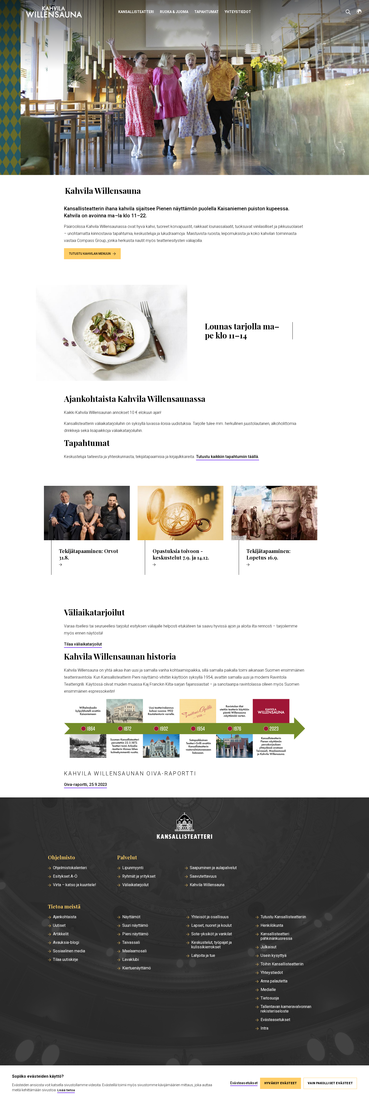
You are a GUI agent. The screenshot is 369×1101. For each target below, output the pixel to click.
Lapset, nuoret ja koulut (211, 925)
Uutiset (59, 925)
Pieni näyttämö (135, 934)
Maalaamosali (134, 951)
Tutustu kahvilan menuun (90, 253)
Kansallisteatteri (136, 12)
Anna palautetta (274, 981)
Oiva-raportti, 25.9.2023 (85, 784)
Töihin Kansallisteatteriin (282, 964)
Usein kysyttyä (273, 955)
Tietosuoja (270, 998)
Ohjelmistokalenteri (70, 868)
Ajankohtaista (64, 917)
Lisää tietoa (66, 1090)
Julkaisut (268, 947)
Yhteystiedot (238, 12)
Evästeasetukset (275, 1020)
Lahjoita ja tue (203, 955)
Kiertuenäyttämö (136, 968)
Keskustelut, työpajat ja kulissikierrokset (211, 944)
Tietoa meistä (64, 906)
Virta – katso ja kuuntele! (74, 885)
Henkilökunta (272, 925)
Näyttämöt (131, 917)
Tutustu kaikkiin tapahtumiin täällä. (227, 456)
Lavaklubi (130, 959)
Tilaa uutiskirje (65, 959)
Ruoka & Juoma (174, 12)
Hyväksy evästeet (280, 1083)
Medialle (268, 989)
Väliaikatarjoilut (135, 885)
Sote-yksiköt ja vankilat (211, 934)
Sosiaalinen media (69, 951)
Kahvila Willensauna (207, 885)
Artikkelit (61, 934)
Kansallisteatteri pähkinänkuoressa (276, 936)
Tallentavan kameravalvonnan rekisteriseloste (286, 1009)
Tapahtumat (206, 12)
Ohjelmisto (61, 857)
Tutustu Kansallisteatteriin (283, 917)
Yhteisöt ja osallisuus (210, 917)
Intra (264, 1028)
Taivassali (131, 942)
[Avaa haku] (348, 12)
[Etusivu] (184, 826)
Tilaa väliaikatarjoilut (83, 644)
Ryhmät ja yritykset (138, 876)
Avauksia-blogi (66, 942)
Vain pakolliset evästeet (330, 1083)
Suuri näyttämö (135, 925)
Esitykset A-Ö (65, 876)
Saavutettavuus (203, 876)
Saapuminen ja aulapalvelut (213, 868)
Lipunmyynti (132, 868)
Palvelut (127, 857)
